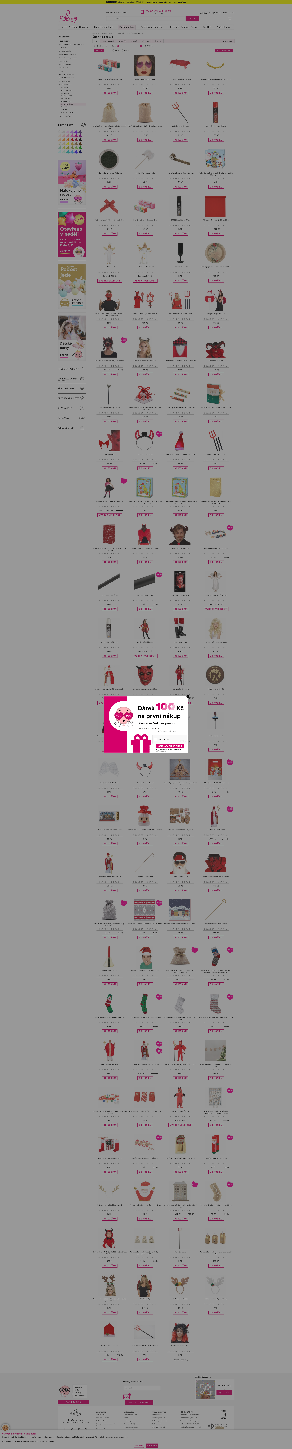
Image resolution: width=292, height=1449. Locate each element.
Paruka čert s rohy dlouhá (180, 1346)
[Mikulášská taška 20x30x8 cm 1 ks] (216, 779)
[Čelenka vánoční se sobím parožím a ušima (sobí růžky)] (109, 1295)
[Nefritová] (59, 148)
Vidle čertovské (180, 1252)
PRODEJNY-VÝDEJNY (68, 368)
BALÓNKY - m (156, 1427)
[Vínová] (76, 140)
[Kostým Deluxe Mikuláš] (216, 826)
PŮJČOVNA (63, 418)
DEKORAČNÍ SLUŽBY (68, 398)
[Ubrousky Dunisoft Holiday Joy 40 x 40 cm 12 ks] (180, 920)
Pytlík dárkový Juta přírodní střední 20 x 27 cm (109, 127)
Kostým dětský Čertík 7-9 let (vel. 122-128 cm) (180, 1065)
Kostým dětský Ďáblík (180, 1111)
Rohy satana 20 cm (216, 361)
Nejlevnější (122, 41)
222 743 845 (165, 10)
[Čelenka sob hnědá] (180, 1295)
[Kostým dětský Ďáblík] (180, 1108)
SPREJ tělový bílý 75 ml (109, 642)
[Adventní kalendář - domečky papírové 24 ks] (216, 1248)
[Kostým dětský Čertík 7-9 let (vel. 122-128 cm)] (180, 1061)
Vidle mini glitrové (216, 736)
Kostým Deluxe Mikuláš (216, 830)
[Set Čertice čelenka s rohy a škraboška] (109, 357)
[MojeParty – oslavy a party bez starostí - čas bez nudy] (68, 16)
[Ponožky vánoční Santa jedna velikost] (109, 1014)
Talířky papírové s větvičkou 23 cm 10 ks (216, 267)
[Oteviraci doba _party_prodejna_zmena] (72, 257)
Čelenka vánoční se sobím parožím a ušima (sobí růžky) (109, 1300)
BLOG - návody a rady (159, 1430)
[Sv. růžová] (64, 136)
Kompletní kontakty (130, 1414)
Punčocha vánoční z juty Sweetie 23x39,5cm (216, 1205)
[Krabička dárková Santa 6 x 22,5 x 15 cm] (216, 404)
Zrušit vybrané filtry (224, 50)
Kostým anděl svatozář (145, 267)
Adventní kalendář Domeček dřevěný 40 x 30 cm (181, 1206)
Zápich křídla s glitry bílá (145, 173)
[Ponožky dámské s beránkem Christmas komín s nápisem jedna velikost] (216, 967)
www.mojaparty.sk (98, 1444)
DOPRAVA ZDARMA (67, 379)
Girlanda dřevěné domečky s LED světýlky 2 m (216, 1065)
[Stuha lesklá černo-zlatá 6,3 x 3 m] (180, 169)
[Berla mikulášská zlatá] (109, 1061)
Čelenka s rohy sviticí (145, 455)
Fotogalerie (156, 1433)
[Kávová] (76, 144)
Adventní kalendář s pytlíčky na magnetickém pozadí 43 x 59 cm (216, 1112)
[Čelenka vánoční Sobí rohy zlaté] (109, 1201)
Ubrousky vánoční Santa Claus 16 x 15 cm (145, 1205)
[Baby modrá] (59, 152)
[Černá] (80, 140)
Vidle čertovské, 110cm (180, 126)
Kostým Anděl (109, 267)
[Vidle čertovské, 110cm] (180, 122)
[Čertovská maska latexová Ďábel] (145, 685)
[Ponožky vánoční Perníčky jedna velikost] (145, 1014)
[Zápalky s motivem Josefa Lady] (109, 826)
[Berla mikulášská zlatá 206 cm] (216, 920)
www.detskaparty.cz (142, 1444)
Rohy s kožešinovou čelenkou (145, 361)
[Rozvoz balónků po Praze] (72, 309)
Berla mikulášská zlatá (109, 1064)
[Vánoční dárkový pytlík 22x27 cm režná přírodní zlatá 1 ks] (180, 967)
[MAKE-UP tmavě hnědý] (216, 685)
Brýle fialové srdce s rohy (145, 79)
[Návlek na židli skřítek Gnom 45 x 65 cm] (180, 357)
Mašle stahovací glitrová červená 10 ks (109, 220)
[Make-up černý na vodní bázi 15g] (109, 170)
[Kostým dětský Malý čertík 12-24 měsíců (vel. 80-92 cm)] (109, 1248)
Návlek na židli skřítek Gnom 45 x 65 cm (181, 361)
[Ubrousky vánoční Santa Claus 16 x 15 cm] (145, 1201)
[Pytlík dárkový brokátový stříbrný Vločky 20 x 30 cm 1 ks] (109, 920)
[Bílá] (59, 132)
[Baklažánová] (80, 136)
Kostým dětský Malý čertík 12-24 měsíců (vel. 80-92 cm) (110, 1253)
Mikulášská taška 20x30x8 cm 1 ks (216, 783)
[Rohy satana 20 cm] (216, 357)
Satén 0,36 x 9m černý (109, 595)
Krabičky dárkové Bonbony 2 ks (110, 79)
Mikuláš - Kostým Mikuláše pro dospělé (109, 689)
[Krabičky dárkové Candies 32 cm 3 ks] (180, 404)
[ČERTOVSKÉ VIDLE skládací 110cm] (145, 1342)
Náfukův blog (73, 1402)
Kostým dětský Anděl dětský (216, 595)
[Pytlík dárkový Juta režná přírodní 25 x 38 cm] (145, 122)
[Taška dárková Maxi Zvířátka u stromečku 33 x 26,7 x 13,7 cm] (145, 498)
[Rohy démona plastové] (180, 545)
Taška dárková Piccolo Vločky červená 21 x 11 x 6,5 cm (110, 549)
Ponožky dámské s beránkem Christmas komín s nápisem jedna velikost (216, 971)
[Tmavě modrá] (80, 152)
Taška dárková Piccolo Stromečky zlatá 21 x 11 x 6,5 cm (216, 502)
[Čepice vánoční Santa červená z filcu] (145, 968)
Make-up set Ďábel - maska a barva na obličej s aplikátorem (109, 315)
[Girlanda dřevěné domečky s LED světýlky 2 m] (216, 1061)
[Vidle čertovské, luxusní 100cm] (145, 310)
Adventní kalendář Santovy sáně (216, 548)
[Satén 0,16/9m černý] (145, 592)
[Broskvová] (59, 140)
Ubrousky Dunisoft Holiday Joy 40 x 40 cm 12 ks (181, 925)
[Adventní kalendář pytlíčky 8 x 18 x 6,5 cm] (145, 1108)
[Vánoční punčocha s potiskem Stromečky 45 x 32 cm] (180, 1014)
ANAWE (167, 1447)
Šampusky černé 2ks (180, 267)
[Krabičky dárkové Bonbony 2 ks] (109, 76)
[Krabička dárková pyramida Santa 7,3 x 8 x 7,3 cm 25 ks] (145, 404)
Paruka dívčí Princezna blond (216, 642)
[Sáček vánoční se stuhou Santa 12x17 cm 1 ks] (145, 826)
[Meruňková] (64, 140)
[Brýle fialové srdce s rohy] (145, 76)
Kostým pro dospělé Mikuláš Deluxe (145, 1064)
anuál (163, 1427)
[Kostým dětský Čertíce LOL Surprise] (109, 498)
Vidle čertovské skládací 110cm (180, 314)
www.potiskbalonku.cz (190, 1444)
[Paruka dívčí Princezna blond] (216, 638)
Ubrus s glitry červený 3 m (181, 79)
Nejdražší (134, 41)
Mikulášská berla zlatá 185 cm (109, 877)
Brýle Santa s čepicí (180, 877)
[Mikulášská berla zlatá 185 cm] (109, 873)
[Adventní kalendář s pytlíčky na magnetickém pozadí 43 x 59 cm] (216, 1108)
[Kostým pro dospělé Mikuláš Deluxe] (145, 1061)
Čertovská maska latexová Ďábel (145, 689)
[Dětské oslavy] (72, 361)
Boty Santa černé (180, 642)
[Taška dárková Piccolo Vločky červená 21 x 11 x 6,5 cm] (109, 545)
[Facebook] (64, 1429)
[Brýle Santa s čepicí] (180, 873)
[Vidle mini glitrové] (216, 728)
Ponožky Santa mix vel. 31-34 (216, 1158)
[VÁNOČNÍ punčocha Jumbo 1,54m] (109, 1155)
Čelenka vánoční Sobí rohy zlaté (109, 1205)
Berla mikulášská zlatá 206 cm (216, 924)
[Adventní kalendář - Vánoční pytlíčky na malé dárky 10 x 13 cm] (145, 1248)
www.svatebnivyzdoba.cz (120, 1444)
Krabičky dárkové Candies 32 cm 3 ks (181, 408)
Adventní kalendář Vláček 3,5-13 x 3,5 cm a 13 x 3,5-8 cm (110, 1112)
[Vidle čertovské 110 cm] (216, 451)
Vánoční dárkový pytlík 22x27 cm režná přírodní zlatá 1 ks (180, 971)
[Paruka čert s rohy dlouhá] (180, 1342)
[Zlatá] (72, 144)
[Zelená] (80, 148)
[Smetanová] (59, 144)
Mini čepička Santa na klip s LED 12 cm (180, 455)
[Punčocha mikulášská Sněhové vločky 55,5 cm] (216, 1014)
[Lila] (68, 132)
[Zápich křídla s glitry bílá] (145, 169)
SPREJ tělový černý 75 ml (180, 220)
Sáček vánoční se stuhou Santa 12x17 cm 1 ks (145, 830)
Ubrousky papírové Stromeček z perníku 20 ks (180, 784)
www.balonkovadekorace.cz (166, 1444)
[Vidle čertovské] (180, 1248)
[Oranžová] (68, 140)
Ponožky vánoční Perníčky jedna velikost (145, 1017)
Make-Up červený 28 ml (181, 595)
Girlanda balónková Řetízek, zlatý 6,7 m (216, 79)
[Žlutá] (68, 144)
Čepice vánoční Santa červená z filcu (145, 970)
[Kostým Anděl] (109, 263)
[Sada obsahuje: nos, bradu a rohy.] (216, 873)
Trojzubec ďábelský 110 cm (109, 408)
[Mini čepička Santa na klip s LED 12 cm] (180, 451)
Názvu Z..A (157, 41)
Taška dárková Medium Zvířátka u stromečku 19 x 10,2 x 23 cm (180, 502)
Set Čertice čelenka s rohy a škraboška (110, 361)
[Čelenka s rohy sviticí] (145, 451)
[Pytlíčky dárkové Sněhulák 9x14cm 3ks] (180, 1155)
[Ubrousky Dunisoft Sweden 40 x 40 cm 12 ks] (145, 920)
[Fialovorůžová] (80, 132)
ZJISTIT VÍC (224, 1392)
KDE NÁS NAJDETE (186, 1412)
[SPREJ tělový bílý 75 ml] (109, 638)
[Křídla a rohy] (145, 1297)
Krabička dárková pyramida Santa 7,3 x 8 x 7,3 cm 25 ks (145, 409)
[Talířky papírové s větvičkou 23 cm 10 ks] (216, 263)
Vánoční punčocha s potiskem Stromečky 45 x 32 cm (180, 1018)
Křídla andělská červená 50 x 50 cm (145, 548)
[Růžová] (68, 136)
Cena (114, 46)
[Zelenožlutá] (64, 148)
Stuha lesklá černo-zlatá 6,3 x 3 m (181, 173)
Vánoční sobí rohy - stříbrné (216, 1299)
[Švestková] (76, 132)
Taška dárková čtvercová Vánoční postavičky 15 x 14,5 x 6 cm (216, 174)
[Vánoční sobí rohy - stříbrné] (216, 1295)
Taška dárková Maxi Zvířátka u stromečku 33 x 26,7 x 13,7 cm (145, 502)
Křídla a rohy (145, 1299)
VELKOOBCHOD (66, 427)
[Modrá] (76, 152)
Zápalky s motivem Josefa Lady (109, 830)
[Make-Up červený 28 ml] (180, 592)
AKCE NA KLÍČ (65, 408)
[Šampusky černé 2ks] (180, 263)
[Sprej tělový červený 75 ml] (216, 122)
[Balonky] (72, 205)
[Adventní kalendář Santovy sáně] (216, 545)
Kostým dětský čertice (145, 642)
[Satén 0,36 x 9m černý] (109, 592)
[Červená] (72, 140)
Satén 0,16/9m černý (145, 595)
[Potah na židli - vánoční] (109, 1338)
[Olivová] (68, 148)
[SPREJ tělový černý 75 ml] (180, 216)
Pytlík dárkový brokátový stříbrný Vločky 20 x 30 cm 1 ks (109, 925)
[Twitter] (72, 1429)
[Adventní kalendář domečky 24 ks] (180, 826)
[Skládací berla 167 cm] (145, 873)
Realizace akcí (129, 1430)
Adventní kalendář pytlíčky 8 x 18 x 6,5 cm (145, 1111)
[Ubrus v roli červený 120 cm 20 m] (216, 216)
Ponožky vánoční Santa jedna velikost (109, 1017)
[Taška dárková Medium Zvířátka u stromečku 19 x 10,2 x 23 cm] (180, 498)
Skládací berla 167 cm (145, 877)
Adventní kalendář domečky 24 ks (180, 830)
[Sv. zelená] (76, 148)
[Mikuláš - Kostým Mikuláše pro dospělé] (109, 685)
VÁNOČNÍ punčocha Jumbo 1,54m (109, 1158)
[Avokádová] (72, 148)
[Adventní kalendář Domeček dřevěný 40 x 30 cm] (180, 1201)
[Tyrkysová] (68, 152)
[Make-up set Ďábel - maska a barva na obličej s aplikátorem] (109, 310)
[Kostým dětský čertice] (145, 638)
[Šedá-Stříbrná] (64, 132)
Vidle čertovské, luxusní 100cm (145, 314)
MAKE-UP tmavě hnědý (216, 689)
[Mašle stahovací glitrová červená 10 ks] (109, 216)
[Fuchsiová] (72, 136)
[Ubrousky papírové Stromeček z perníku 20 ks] (180, 779)
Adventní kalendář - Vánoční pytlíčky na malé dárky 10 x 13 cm (145, 1253)
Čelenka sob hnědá (180, 1299)
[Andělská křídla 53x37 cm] (109, 779)
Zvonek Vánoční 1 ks (109, 970)
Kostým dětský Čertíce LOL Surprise (109, 501)
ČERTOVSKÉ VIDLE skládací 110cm (145, 1346)
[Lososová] (59, 136)
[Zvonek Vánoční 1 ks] (109, 967)
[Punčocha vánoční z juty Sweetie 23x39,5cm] (216, 1201)
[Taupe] (64, 144)
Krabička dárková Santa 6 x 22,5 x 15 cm (216, 408)
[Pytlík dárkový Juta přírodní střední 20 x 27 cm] (109, 122)
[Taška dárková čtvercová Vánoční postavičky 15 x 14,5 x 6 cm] (216, 168)
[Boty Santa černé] (180, 638)
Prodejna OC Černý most (189, 1433)
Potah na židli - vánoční (110, 1346)
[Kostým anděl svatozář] (145, 263)
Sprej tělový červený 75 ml (216, 126)
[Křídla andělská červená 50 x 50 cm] (145, 545)
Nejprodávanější (108, 41)
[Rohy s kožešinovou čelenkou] (145, 357)
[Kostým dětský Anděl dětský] (216, 592)
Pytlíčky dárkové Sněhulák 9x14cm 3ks (180, 1158)
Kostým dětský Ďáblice (180, 689)
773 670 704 (152, 10)
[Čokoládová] (80, 144)
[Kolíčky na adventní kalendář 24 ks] (145, 1155)
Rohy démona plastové (180, 548)
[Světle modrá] (72, 152)
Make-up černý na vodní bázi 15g (109, 173)
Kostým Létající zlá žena (216, 314)
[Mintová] (64, 152)
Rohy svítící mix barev (145, 783)
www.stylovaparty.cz (211, 1444)
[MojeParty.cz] (75, 1413)
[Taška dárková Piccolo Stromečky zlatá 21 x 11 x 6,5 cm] (216, 498)
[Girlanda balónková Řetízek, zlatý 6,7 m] (216, 76)
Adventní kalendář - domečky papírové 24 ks (216, 1253)
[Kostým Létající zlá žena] (216, 310)
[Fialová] (72, 132)
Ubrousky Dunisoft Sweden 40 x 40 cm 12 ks (145, 924)
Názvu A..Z (145, 41)
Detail (116, 84)
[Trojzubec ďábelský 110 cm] (109, 404)
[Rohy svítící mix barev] (145, 779)
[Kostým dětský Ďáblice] (180, 685)
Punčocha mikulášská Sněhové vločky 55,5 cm (216, 1017)
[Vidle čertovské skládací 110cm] (180, 310)
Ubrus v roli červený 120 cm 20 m (216, 220)
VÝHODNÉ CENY (66, 388)
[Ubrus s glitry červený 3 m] (180, 76)
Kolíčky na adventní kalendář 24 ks (145, 1158)
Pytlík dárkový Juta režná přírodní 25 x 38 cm (145, 126)
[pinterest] (79, 1429)
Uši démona (109, 455)
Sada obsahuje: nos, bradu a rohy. (216, 877)
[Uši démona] (109, 451)
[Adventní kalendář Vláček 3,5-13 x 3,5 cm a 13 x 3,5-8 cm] (109, 1108)
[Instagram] (86, 1429)
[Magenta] (76, 136)
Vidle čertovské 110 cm (216, 455)
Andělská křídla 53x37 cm (109, 783)
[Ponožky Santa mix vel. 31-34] (216, 1155)
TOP (96, 41)
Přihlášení (203, 13)
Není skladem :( (180, 1360)
